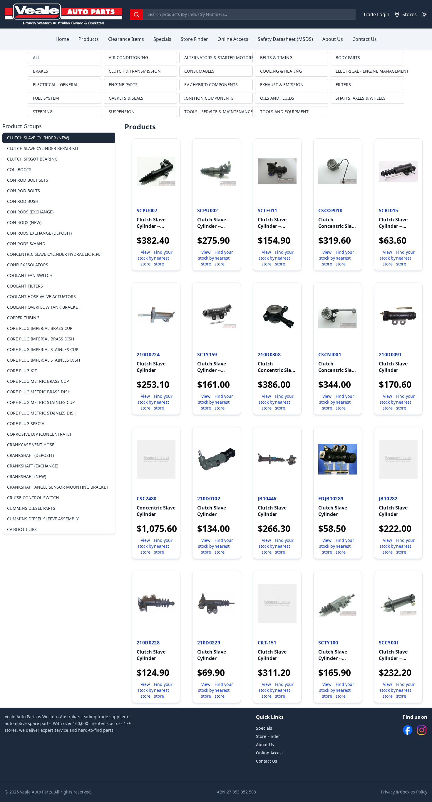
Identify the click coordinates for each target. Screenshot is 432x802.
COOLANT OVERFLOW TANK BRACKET (43, 307)
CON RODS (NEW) (24, 222)
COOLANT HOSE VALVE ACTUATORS (41, 296)
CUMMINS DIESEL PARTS (31, 508)
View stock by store (145, 258)
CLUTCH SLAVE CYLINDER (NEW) (38, 138)
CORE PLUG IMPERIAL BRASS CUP (39, 328)
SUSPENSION (122, 111)
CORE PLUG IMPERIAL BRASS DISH (40, 339)
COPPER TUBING (23, 317)
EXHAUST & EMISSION (282, 84)
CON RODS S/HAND (26, 243)
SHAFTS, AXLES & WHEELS (361, 98)
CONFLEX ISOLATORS (27, 265)
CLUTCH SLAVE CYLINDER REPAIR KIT (43, 148)
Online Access (232, 39)
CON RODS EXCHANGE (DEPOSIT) (39, 233)
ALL (36, 57)
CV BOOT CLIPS (22, 529)
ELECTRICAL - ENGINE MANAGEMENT (370, 71)
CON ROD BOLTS (23, 190)
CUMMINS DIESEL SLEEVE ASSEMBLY (43, 519)
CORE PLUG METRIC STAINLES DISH (41, 413)
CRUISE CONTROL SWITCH (33, 497)
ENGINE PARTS (123, 84)
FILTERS (343, 84)
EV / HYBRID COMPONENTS (211, 84)
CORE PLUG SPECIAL (26, 423)
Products (88, 39)
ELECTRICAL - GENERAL (55, 84)
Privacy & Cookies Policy (404, 792)
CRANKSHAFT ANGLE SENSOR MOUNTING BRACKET (57, 487)
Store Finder (194, 39)
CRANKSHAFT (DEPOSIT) (30, 455)
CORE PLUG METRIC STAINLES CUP (41, 402)
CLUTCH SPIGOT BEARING (32, 159)
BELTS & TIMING (276, 57)
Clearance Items (126, 39)
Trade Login (376, 14)
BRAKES (40, 71)
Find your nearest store (163, 258)
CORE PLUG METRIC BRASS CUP (38, 381)
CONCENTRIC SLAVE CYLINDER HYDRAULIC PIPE (54, 254)
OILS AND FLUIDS (277, 98)
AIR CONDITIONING (128, 57)
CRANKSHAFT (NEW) (26, 476)
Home (62, 39)
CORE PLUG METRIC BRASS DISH (39, 392)
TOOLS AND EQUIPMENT (284, 111)
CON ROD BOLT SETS (27, 180)
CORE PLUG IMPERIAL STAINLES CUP (42, 349)
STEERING (43, 111)
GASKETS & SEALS (126, 98)
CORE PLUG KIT (22, 370)
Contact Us (364, 39)
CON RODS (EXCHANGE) (30, 212)
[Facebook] (407, 730)
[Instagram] (421, 730)
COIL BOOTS (19, 169)
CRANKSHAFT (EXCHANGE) (32, 466)
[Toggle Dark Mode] (424, 14)
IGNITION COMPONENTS (209, 98)
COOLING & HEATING (281, 71)
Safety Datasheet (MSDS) (285, 39)
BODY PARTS (348, 57)
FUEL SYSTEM (46, 98)
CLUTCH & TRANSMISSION (135, 71)
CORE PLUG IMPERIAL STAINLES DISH (43, 360)
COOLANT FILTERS (25, 286)
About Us (332, 39)
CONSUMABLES (199, 71)
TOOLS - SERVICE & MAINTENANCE (218, 111)
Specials (162, 39)
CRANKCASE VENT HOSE (30, 444)
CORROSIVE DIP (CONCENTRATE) (39, 434)
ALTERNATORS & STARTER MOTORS (218, 57)
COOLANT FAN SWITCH (29, 275)
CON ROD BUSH (22, 201)
